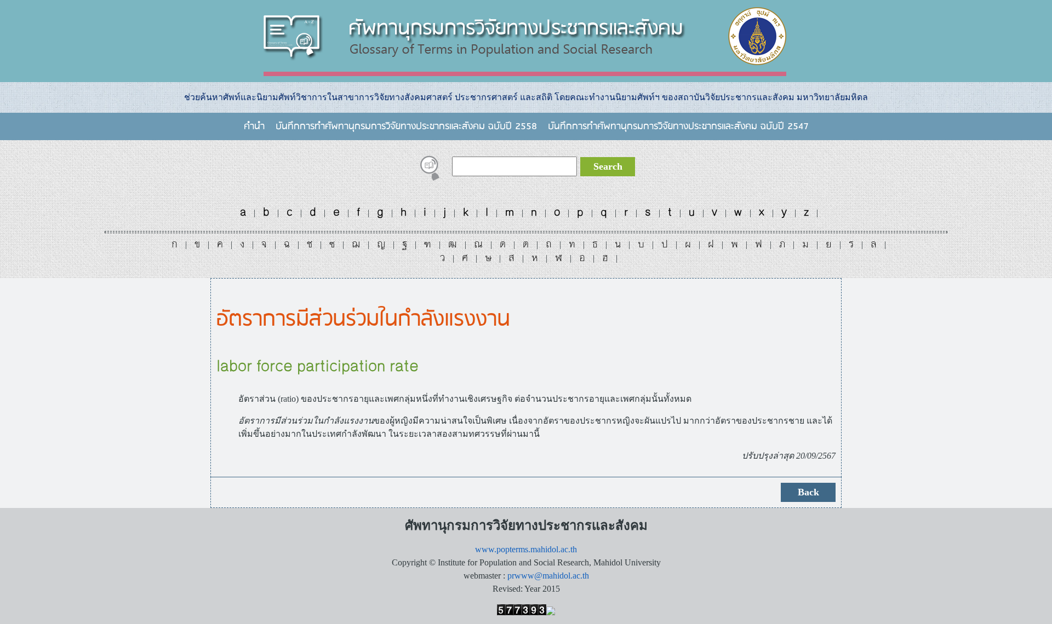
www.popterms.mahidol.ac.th (526, 549)
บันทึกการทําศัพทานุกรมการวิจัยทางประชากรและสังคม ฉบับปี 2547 (678, 126)
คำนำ (254, 126)
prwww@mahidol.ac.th (548, 575)
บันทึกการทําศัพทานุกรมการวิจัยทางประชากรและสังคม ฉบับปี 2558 (406, 126)
